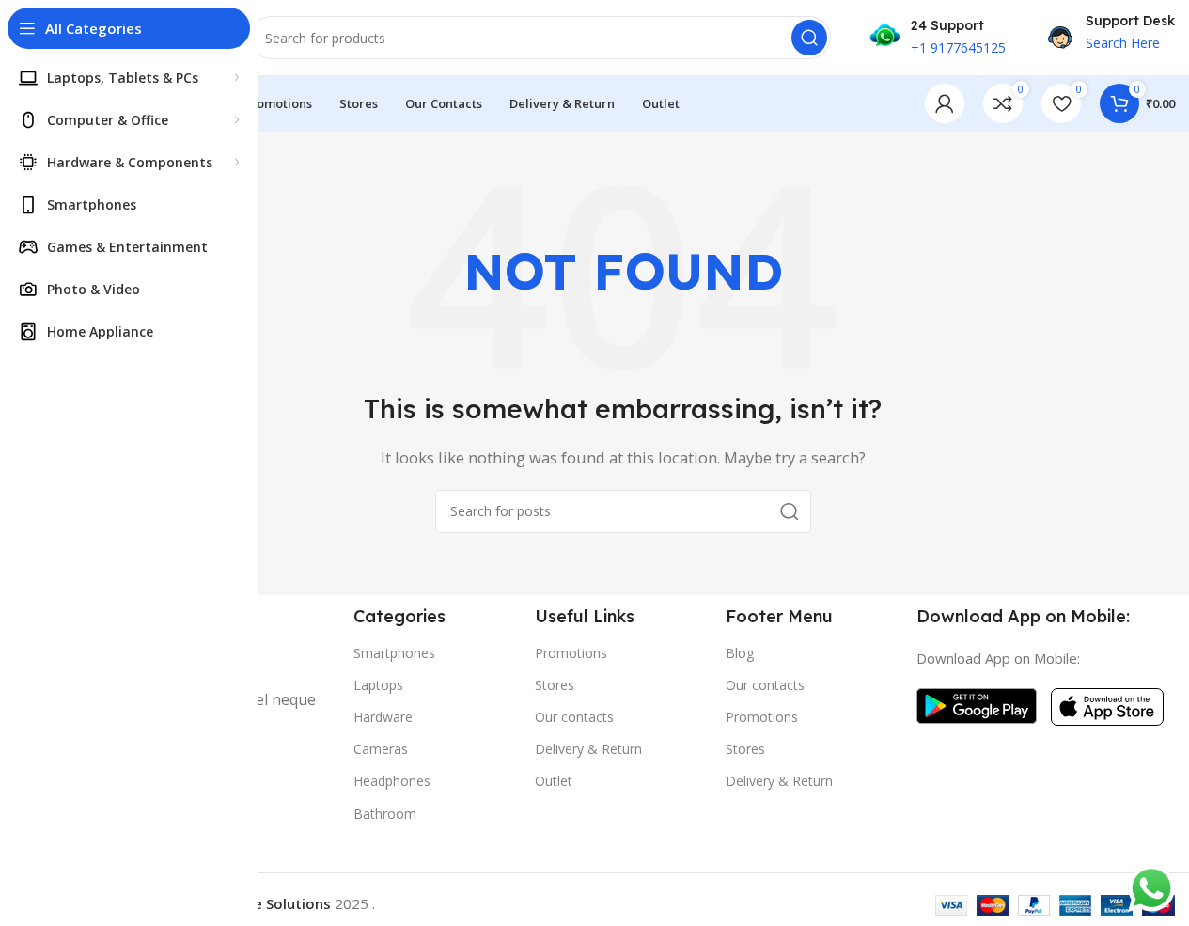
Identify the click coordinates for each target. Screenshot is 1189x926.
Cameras (380, 749)
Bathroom (384, 814)
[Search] (809, 37)
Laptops (378, 685)
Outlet (553, 781)
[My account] (944, 103)
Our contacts (574, 717)
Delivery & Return (588, 749)
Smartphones (394, 653)
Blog (740, 653)
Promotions (571, 653)
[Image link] (976, 704)
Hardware (383, 717)
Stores (554, 685)
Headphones (391, 781)
